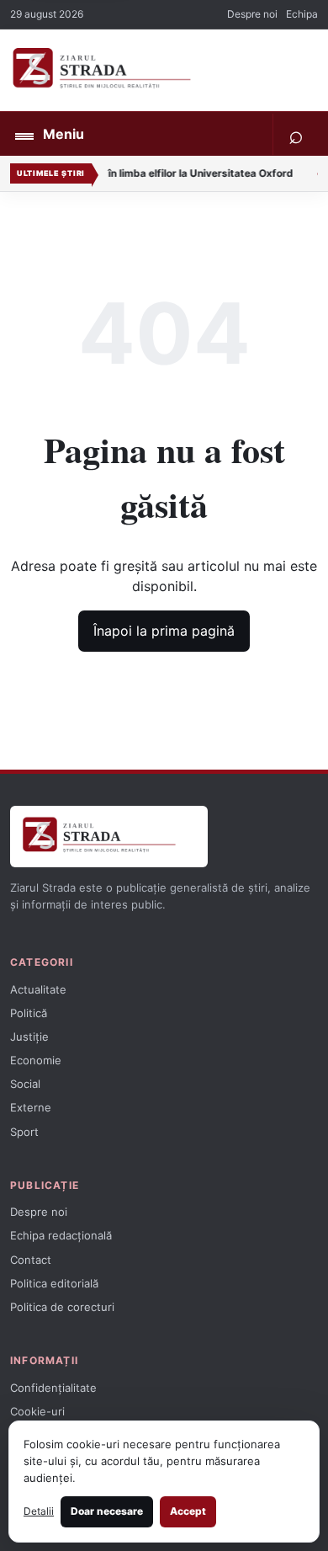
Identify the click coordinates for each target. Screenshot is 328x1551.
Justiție (29, 1036)
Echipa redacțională (61, 1235)
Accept (188, 1511)
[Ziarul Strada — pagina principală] (149, 70)
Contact (30, 1259)
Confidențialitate (53, 1387)
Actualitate (38, 989)
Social (25, 1083)
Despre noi (252, 14)
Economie (35, 1060)
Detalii (39, 1511)
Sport (24, 1131)
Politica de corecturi (62, 1307)
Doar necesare (107, 1511)
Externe (30, 1107)
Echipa (302, 14)
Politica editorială (54, 1283)
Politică (28, 1013)
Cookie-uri (37, 1411)
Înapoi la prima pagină (164, 630)
